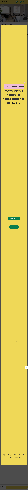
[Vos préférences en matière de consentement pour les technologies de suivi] (26, 367)
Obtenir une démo (14, 218)
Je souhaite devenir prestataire (14, 341)
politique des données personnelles (12, 456)
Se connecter (14, 227)
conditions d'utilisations (14, 457)
